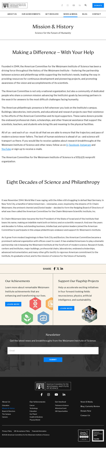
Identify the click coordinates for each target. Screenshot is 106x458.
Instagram (85, 145)
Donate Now (86, 411)
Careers (5, 417)
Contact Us (85, 415)
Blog (84, 14)
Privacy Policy (7, 431)
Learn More (13, 304)
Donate (98, 5)
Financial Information (39, 431)
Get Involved (52, 14)
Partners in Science (62, 405)
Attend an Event (60, 408)
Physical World (35, 420)
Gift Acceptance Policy (22, 431)
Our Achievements (31, 14)
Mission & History (8, 408)
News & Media (70, 14)
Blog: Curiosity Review (90, 406)
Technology (34, 408)
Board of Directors (8, 411)
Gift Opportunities (61, 411)
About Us (12, 14)
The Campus (6, 414)
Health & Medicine (36, 417)
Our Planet (33, 414)
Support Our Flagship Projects (78, 281)
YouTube (6, 149)
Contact (96, 14)
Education (5, 405)
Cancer (32, 405)
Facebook (74, 145)
